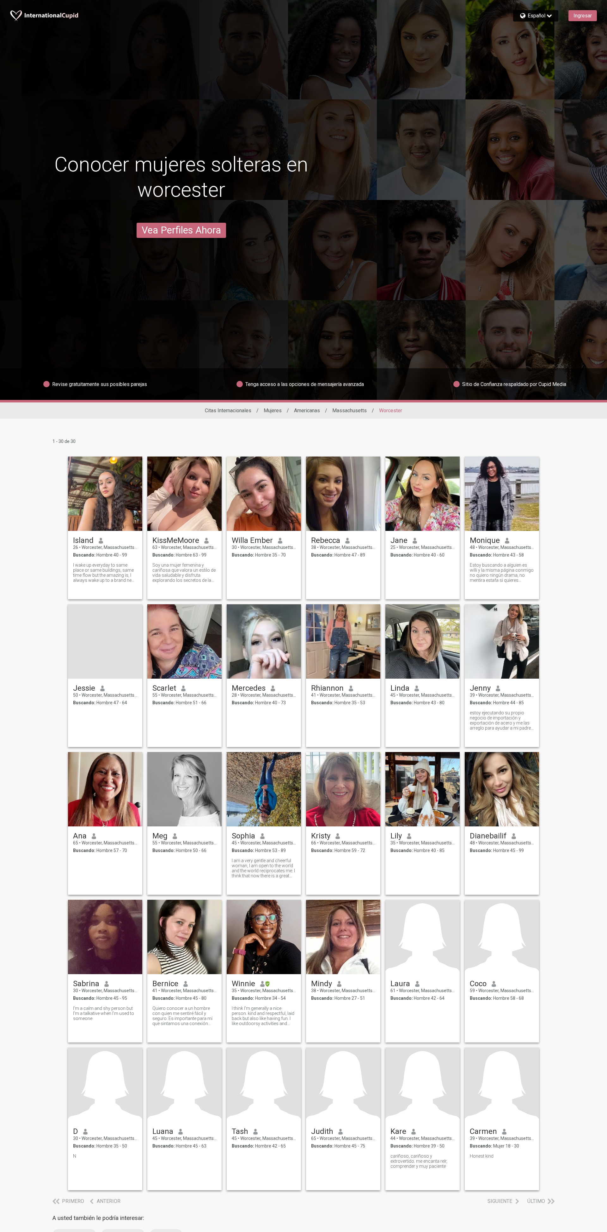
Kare (398, 1131)
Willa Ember (252, 540)
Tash (240, 1131)
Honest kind (482, 1156)
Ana (80, 835)
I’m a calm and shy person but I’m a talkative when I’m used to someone (103, 1013)
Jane (399, 540)
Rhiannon (327, 688)
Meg (160, 835)
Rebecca (325, 540)
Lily (396, 835)
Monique (485, 540)
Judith (322, 1131)
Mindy (321, 983)
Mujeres (273, 411)
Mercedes (249, 688)
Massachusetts (349, 411)
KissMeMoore (175, 540)
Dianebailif (488, 835)
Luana (162, 1131)
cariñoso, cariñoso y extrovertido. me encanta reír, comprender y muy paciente (418, 1161)
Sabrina (86, 983)
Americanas (307, 411)
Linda (399, 688)
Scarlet (164, 688)
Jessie (84, 688)
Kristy (320, 835)
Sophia (243, 835)
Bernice (165, 983)
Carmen (483, 1131)
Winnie (243, 983)
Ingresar (582, 16)
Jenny (480, 688)
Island (83, 540)
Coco (478, 983)
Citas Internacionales (228, 411)
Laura (400, 983)
